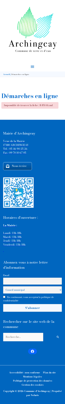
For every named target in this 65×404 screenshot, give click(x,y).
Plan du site (49, 372)
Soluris (35, 395)
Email (6, 275)
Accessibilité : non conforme (24, 372)
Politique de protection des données (32, 380)
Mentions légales (32, 376)
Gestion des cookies (33, 385)
